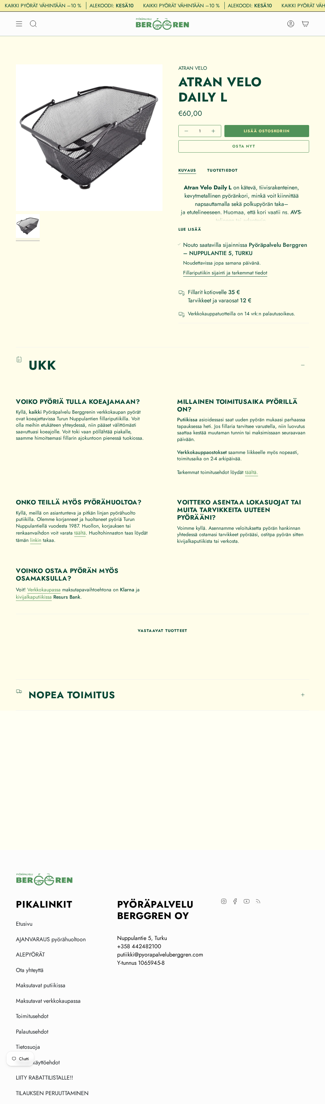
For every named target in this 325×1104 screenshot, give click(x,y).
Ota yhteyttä (29, 970)
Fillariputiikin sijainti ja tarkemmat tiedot (225, 272)
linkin (35, 540)
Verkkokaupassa (44, 589)
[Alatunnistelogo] (44, 879)
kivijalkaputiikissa (34, 597)
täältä (80, 532)
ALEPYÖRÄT (30, 954)
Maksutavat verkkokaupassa (48, 1001)
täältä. (251, 472)
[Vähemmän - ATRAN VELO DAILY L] (187, 131)
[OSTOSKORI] (305, 23)
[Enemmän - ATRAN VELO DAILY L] (212, 131)
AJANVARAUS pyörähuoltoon (51, 939)
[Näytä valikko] (19, 23)
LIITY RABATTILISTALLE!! (44, 1078)
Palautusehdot (32, 1032)
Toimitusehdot (32, 1016)
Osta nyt (243, 146)
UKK (42, 365)
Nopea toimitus (72, 695)
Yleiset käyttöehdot (38, 1062)
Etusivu (24, 924)
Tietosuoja (28, 1047)
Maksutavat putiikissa (40, 985)
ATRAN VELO (192, 68)
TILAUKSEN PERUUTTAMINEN (52, 1093)
